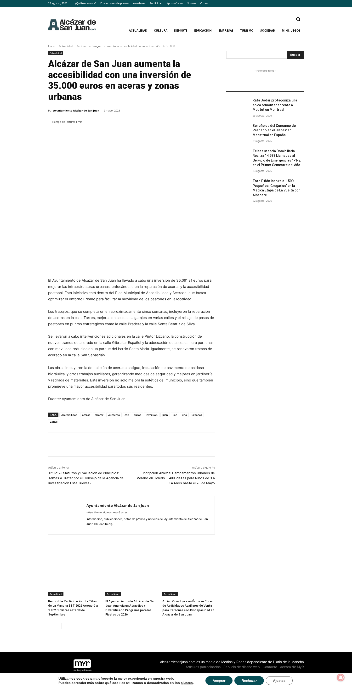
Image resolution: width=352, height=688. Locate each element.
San (175, 415)
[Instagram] (294, 3)
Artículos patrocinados (203, 667)
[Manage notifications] (341, 677)
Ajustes (279, 680)
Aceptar (219, 680)
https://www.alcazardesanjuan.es (107, 512)
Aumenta (114, 415)
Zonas (53, 421)
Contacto (270, 667)
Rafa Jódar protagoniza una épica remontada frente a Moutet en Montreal (275, 105)
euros (137, 415)
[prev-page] (51, 626)
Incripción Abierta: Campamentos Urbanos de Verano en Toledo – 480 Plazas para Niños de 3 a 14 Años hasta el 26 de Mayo (176, 478)
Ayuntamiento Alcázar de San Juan (76, 110)
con (127, 415)
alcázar (99, 415)
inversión (152, 415)
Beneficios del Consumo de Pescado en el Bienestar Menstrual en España (274, 130)
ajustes (187, 683)
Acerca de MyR (292, 667)
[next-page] (59, 626)
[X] (301, 3)
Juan (165, 415)
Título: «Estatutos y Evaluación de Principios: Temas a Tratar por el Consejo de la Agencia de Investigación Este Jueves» (86, 478)
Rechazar (249, 680)
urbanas (197, 415)
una (184, 415)
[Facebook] (288, 3)
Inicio (51, 46)
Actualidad (66, 46)
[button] (298, 19)
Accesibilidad (69, 415)
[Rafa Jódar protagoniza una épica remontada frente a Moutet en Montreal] (238, 106)
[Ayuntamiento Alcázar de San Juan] (67, 515)
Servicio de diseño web (241, 667)
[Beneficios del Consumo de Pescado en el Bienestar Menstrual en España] (238, 131)
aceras (86, 415)
